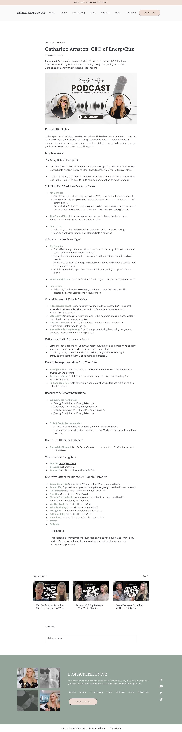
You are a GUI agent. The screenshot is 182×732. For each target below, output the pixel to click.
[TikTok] (161, 699)
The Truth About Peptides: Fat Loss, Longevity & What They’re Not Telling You (50, 606)
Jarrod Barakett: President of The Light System (129, 606)
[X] (161, 693)
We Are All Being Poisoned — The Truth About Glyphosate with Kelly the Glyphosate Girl (90, 606)
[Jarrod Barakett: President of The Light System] (131, 591)
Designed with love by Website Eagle (105, 728)
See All (146, 576)
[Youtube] (161, 686)
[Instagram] (161, 680)
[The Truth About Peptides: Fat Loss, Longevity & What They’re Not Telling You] (51, 591)
